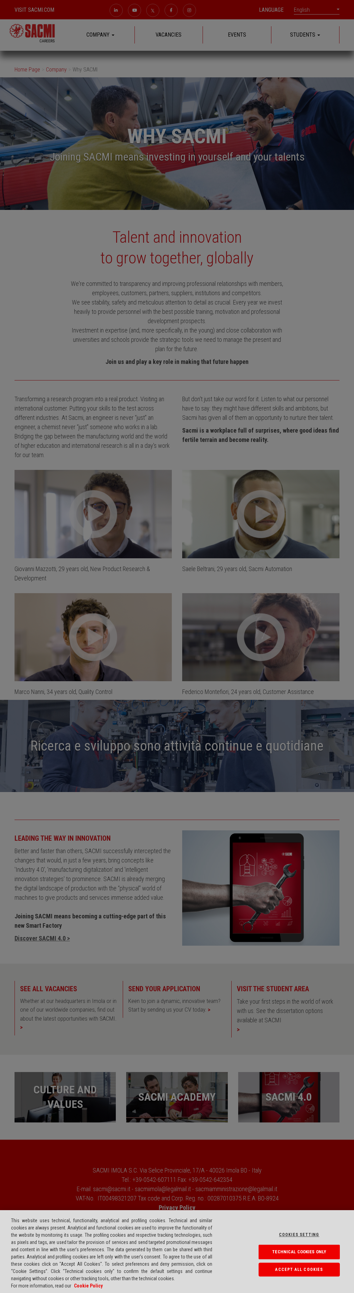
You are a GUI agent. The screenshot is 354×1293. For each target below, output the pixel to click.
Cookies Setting (299, 1234)
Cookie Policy (88, 1286)
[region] (177, 1251)
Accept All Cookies (299, 1269)
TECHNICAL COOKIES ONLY (299, 1252)
